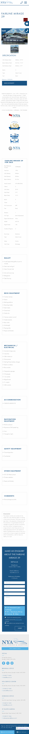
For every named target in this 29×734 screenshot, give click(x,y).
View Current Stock (15, 648)
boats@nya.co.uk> (7, 705)
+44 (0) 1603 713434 (14, 567)
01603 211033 (7, 703)
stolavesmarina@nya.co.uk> (10, 718)
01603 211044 (7, 716)
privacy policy (18, 619)
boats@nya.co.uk (14, 572)
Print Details (22, 732)
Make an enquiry (9, 83)
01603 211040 (7, 688)
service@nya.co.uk (7, 690)
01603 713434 (7, 675)
